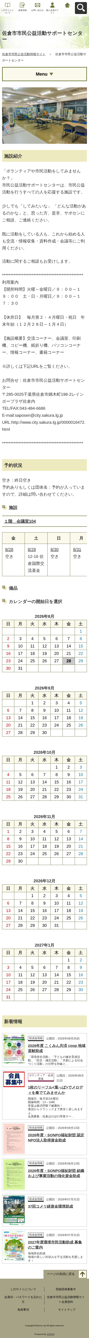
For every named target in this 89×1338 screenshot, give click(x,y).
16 (8, 653)
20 (56, 653)
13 (56, 646)
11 (32, 646)
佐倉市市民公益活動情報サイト (24, 54)
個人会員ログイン (52, 11)
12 (44, 646)
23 (8, 661)
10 (20, 646)
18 (32, 653)
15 (80, 646)
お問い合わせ (37, 10)
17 (20, 653)
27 (56, 661)
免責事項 (23, 1309)
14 (68, 646)
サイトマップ (67, 1309)
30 (8, 668)
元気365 (51, 1334)
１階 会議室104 (20, 521)
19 (44, 653)
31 (20, 668)
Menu (41, 74)
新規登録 (22, 10)
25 (32, 661)
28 (20, 732)
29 (80, 661)
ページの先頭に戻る (61, 1274)
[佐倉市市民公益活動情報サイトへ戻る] (67, 4)
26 (44, 661)
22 (80, 653)
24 (20, 661)
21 (68, 653)
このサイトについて (7, 11)
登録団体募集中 (66, 1289)
